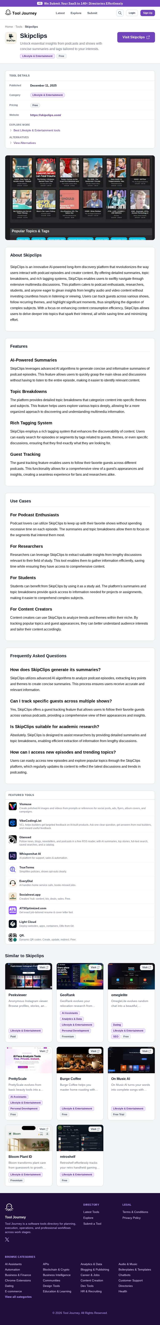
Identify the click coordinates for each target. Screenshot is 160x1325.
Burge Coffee (70, 1079)
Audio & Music (128, 1264)
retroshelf (67, 1156)
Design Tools (51, 1286)
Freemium (68, 1036)
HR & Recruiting (91, 1291)
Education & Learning (57, 1291)
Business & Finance (18, 1275)
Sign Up (147, 13)
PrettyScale (18, 1079)
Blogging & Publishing (95, 1269)
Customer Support (131, 1280)
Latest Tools (91, 1212)
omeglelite (119, 995)
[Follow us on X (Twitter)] (7, 1239)
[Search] (120, 13)
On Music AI (120, 1079)
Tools (18, 26)
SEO (115, 1036)
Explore (76, 13)
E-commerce (13, 1291)
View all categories (18, 1296)
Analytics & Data (72, 1019)
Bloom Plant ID (20, 1156)
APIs (46, 1264)
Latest (60, 13)
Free (61, 56)
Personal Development (75, 1030)
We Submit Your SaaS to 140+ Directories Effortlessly (83, 3)
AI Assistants (70, 1013)
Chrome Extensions (18, 1280)
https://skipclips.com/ (45, 115)
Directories (126, 1286)
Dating (117, 1024)
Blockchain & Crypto (56, 1269)
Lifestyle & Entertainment (37, 56)
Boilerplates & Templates (135, 1269)
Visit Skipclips (133, 37)
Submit (92, 13)
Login (132, 13)
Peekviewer (18, 995)
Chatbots (124, 1275)
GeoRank (67, 995)
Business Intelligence (57, 1275)
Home (9, 26)
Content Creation (92, 1280)
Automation (12, 1269)
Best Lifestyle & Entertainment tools (37, 130)
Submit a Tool (92, 1223)
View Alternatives (25, 143)
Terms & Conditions (135, 1212)
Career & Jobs (90, 1275)
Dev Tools (87, 1286)
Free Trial (118, 1114)
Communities (51, 1280)
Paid (13, 1036)
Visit (42, 967)
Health (123, 1291)
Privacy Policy (131, 1217)
